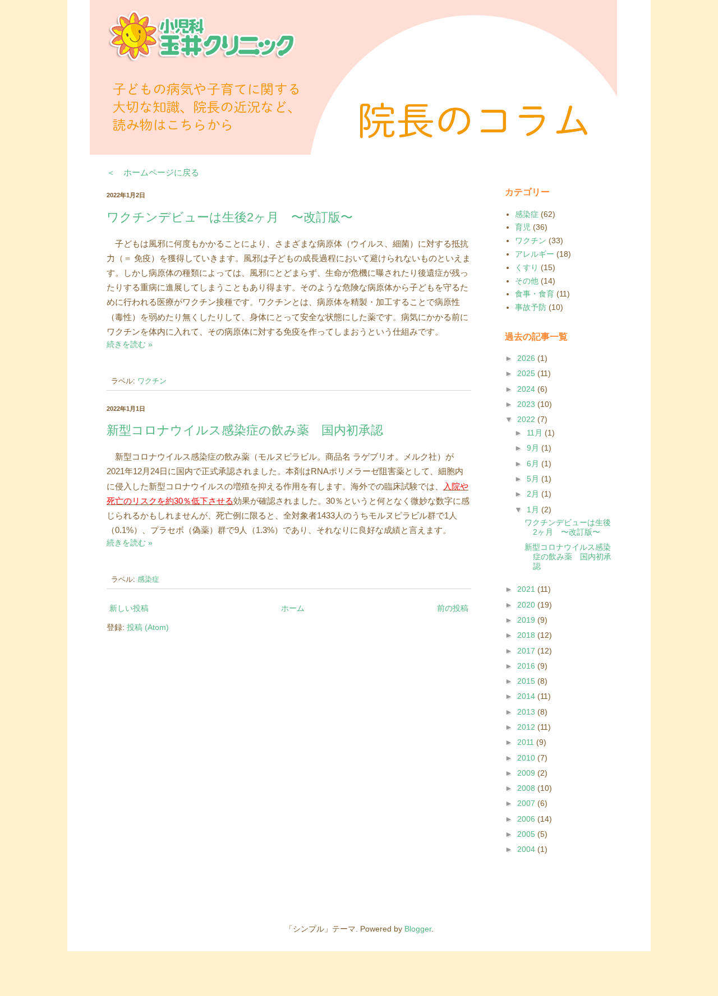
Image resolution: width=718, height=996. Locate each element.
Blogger (417, 928)
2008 (527, 788)
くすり (526, 267)
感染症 (148, 579)
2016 (527, 665)
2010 (527, 757)
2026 (527, 358)
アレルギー (534, 253)
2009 (527, 772)
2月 (534, 493)
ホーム (293, 608)
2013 (527, 711)
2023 (527, 404)
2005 (527, 834)
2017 (527, 650)
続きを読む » (130, 344)
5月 (534, 478)
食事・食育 (534, 293)
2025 (527, 373)
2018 (527, 635)
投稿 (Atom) (148, 627)
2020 (527, 604)
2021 (527, 589)
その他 (526, 280)
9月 (534, 447)
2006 (527, 818)
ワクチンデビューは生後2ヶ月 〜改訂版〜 (230, 217)
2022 (527, 419)
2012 (527, 726)
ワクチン (152, 381)
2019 (527, 619)
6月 (534, 463)
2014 (527, 696)
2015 (527, 681)
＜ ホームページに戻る (153, 172)
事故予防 (530, 307)
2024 (527, 388)
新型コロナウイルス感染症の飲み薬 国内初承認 (245, 430)
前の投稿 (452, 608)
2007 (527, 803)
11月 (536, 432)
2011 (526, 742)
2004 (527, 849)
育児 (523, 227)
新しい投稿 (129, 608)
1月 (534, 509)
